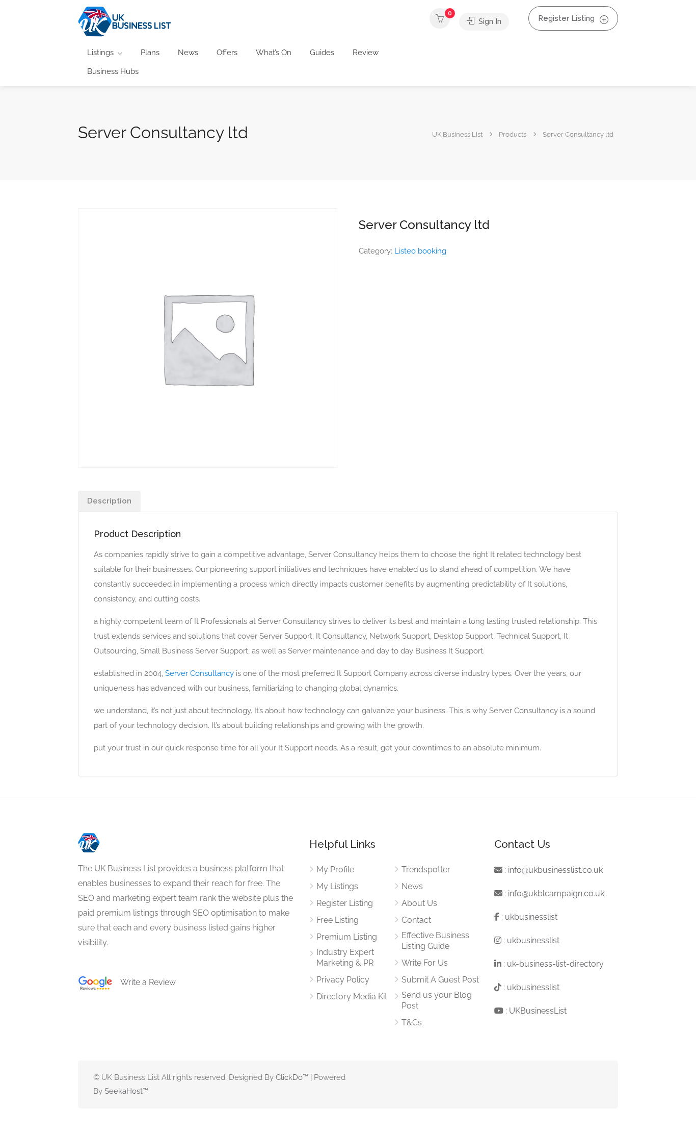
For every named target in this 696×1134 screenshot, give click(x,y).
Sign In (488, 21)
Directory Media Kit (351, 996)
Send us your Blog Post (436, 1000)
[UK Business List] (124, 21)
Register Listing (566, 18)
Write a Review (144, 982)
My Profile (335, 869)
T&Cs (411, 1022)
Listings (100, 52)
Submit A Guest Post (440, 980)
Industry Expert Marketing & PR (345, 957)
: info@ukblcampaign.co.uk (553, 893)
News (188, 52)
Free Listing (337, 920)
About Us (419, 903)
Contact (416, 920)
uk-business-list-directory (555, 964)
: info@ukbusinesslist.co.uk (552, 870)
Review (366, 52)
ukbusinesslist (531, 917)
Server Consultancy (199, 673)
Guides (322, 52)
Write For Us (424, 963)
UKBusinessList (538, 1011)
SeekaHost (123, 1091)
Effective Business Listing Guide (435, 940)
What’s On (273, 52)
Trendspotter (425, 869)
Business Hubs (113, 71)
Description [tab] (109, 501)
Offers (227, 52)
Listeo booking (420, 251)
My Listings (337, 886)
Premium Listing (346, 937)
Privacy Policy (342, 980)
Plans (150, 52)
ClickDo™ (292, 1077)
